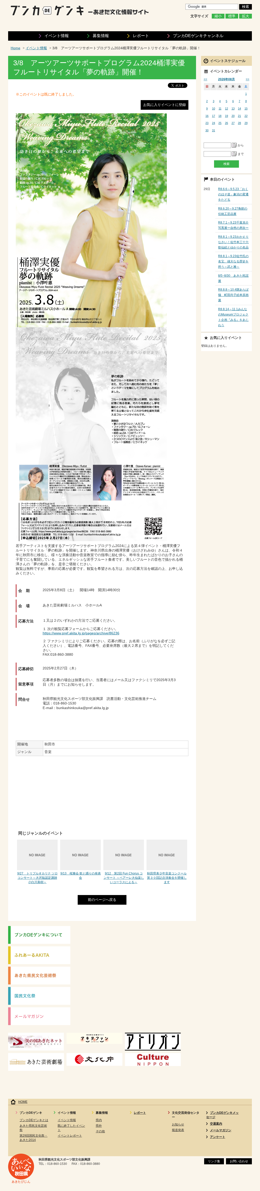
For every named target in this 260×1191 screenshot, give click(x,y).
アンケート (217, 1137)
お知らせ (178, 1124)
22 (246, 115)
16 (206, 115)
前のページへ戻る (102, 900)
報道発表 (178, 1130)
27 (233, 122)
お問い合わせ (239, 1161)
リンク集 (214, 1161)
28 (239, 122)
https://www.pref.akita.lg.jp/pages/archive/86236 (81, 633)
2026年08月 (226, 79)
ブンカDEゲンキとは (34, 1120)
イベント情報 (56, 36)
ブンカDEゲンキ (198, 36)
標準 (231, 16)
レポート (141, 36)
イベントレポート (70, 1135)
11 (220, 108)
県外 (99, 1125)
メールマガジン (220, 1130)
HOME (22, 1102)
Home (15, 48)
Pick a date (234, 145)
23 (206, 122)
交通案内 (216, 1123)
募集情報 (101, 36)
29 (246, 122)
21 (239, 115)
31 (213, 130)
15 (246, 108)
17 (213, 115)
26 (226, 122)
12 (226, 108)
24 (213, 122)
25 (219, 122)
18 (219, 115)
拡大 (245, 16)
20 (233, 115)
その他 (100, 1131)
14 (239, 108)
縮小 (218, 16)
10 (213, 108)
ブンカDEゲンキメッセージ (222, 1115)
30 (206, 130)
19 (226, 115)
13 (233, 108)
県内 (99, 1120)
